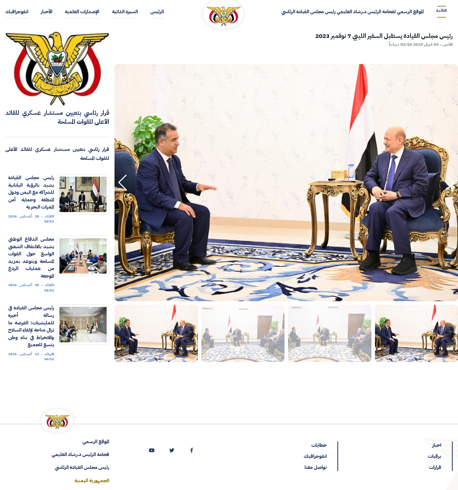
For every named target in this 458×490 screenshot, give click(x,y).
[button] (123, 182)
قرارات (435, 467)
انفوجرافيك (315, 456)
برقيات (434, 456)
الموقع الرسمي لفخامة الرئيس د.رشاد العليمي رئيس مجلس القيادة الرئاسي (352, 11)
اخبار (436, 445)
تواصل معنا (315, 467)
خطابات (319, 445)
